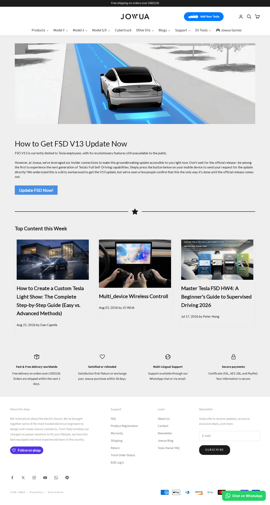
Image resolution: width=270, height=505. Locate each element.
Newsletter (165, 433)
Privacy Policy (36, 492)
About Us (164, 419)
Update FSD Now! (36, 190)
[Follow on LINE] (67, 478)
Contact (163, 426)
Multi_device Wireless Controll (133, 296)
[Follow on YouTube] (45, 478)
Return (115, 448)
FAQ (113, 419)
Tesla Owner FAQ (169, 448)
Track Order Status (123, 455)
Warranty (117, 433)
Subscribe (214, 450)
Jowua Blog (165, 440)
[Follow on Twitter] (23, 478)
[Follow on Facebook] (12, 478)
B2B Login (117, 462)
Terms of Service (55, 492)
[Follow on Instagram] (34, 478)
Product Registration (124, 426)
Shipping (117, 440)
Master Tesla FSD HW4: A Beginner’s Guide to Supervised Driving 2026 (216, 296)
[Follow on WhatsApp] (56, 478)
